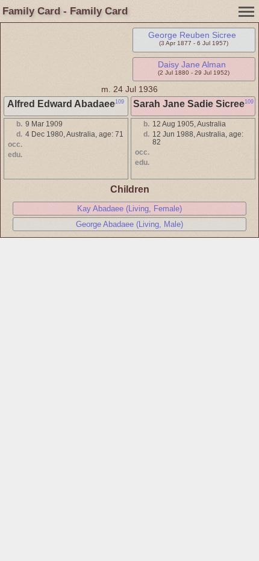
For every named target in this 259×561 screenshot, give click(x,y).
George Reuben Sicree (192, 35)
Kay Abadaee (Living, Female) (129, 208)
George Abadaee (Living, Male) (129, 224)
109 (119, 102)
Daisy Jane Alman (192, 64)
